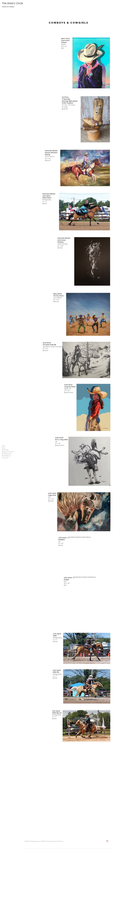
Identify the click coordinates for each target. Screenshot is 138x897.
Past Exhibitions (6, 456)
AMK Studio (5, 450)
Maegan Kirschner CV (8, 452)
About (3, 448)
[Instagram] (107, 841)
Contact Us (5, 458)
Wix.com (61, 841)
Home (3, 446)
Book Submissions (7, 454)
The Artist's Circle (12, 3)
